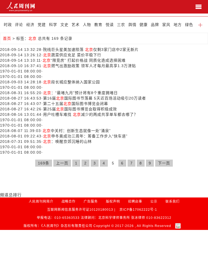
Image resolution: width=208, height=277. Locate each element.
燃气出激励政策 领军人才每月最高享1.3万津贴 (89, 66)
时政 (8, 24)
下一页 (164, 163)
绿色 (189, 24)
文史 (64, 24)
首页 (7, 38)
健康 (143, 24)
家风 (166, 24)
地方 (178, 24)
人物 (87, 24)
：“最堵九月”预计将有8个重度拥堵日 (80, 93)
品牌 (155, 24)
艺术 (76, 24)
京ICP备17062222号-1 (138, 210)
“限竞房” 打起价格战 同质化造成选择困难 (84, 60)
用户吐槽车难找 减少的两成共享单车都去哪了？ (90, 114)
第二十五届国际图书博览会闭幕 (75, 103)
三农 (121, 24)
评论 (19, 24)
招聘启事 (135, 201)
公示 (153, 201)
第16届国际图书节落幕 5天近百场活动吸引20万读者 (94, 98)
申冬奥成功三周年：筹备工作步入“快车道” (85, 136)
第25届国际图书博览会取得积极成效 (80, 109)
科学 (53, 24)
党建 (42, 24)
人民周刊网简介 (41, 201)
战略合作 (68, 201)
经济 (30, 24)
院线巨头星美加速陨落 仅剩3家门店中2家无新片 (91, 49)
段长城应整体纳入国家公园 (71, 82)
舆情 (132, 24)
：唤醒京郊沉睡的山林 (67, 141)
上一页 (62, 163)
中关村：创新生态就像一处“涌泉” (77, 130)
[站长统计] (178, 226)
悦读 (110, 24)
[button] (200, 24)
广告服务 (91, 201)
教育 (98, 24)
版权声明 (113, 201)
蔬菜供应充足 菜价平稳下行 (72, 55)
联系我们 (172, 201)
